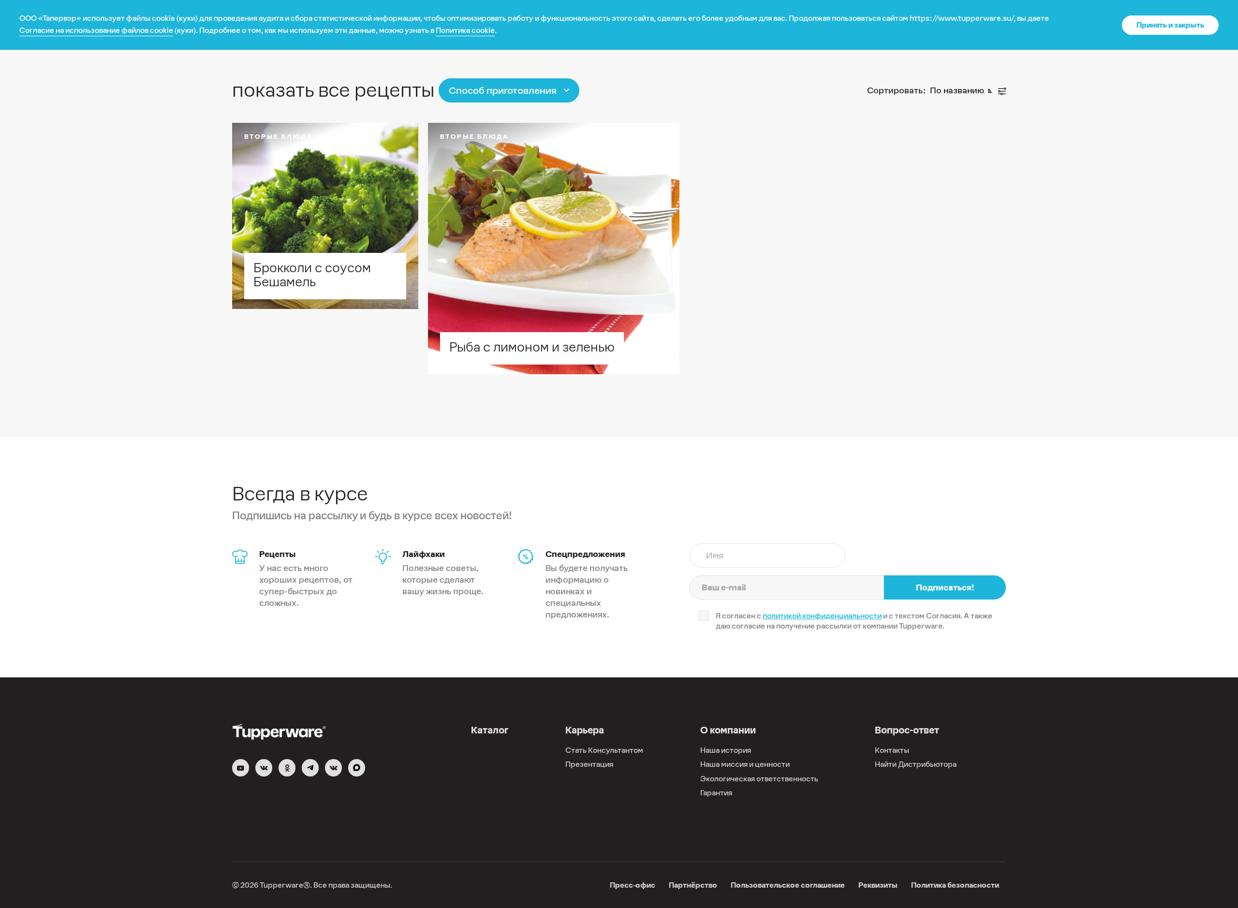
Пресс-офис (632, 885)
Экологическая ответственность (759, 779)
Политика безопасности (955, 885)
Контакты (892, 750)
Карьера (584, 730)
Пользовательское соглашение (788, 885)
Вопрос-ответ (907, 730)
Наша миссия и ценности (745, 764)
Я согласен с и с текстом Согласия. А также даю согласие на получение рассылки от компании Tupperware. (854, 621)
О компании (728, 730)
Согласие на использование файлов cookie (96, 30)
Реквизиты (878, 885)
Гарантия (716, 793)
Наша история (725, 750)
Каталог (489, 730)
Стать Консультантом (604, 750)
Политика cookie (465, 30)
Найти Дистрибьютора (916, 764)
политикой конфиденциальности (822, 616)
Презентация (589, 764)
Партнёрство (693, 885)
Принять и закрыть (1170, 25)
